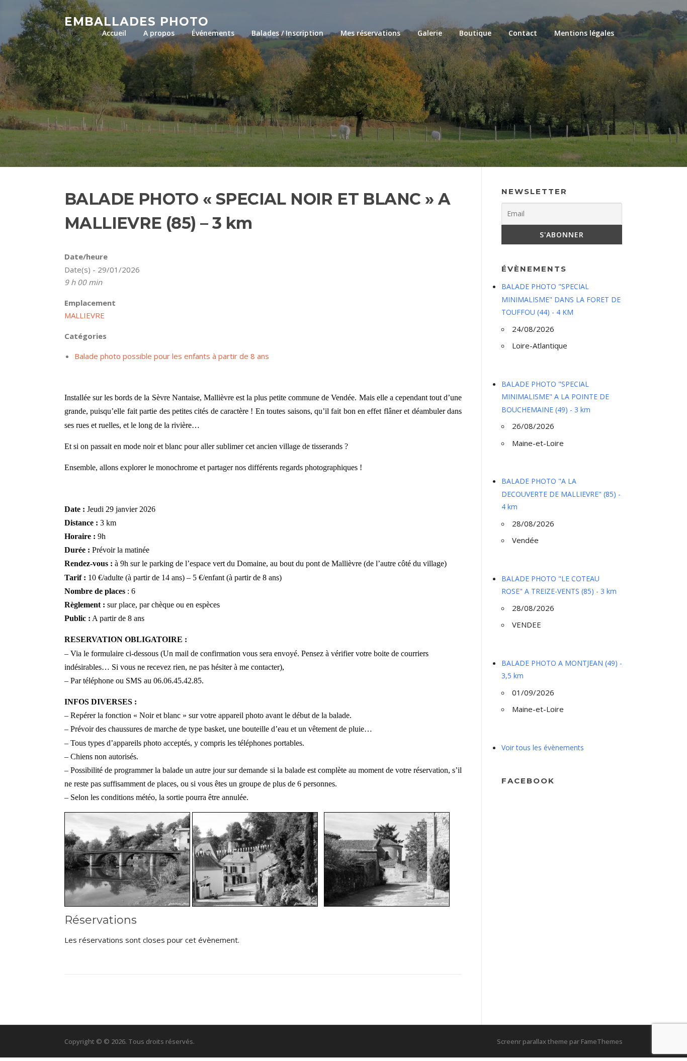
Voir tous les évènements (542, 747)
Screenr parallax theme (532, 1041)
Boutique (475, 33)
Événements (213, 33)
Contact (522, 33)
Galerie (429, 33)
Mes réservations (370, 33)
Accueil (114, 33)
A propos (159, 33)
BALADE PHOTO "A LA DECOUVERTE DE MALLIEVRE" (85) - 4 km (561, 493)
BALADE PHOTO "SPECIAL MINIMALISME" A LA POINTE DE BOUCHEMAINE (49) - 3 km (555, 396)
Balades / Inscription (287, 33)
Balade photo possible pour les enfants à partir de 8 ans (171, 356)
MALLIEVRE (84, 315)
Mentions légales (584, 33)
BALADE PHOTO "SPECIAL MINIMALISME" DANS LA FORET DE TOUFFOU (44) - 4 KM (561, 299)
